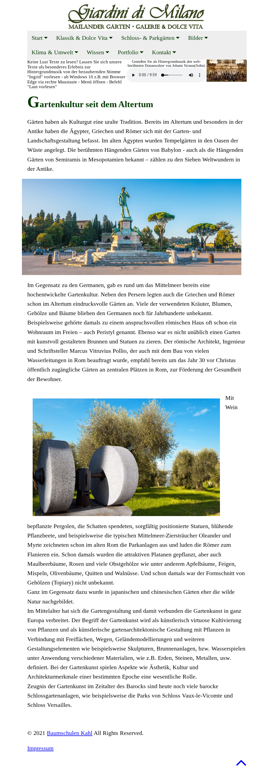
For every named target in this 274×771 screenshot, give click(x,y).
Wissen (96, 52)
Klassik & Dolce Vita (82, 37)
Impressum (40, 748)
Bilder (196, 37)
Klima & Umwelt (53, 52)
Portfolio (129, 52)
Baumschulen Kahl (69, 733)
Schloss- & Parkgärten (148, 37)
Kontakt (162, 52)
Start (38, 37)
